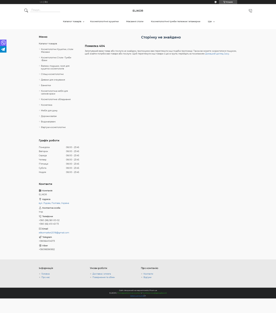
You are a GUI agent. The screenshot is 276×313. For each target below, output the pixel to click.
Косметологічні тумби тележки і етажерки (175, 21)
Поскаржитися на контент (129, 293)
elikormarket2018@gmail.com (54, 232)
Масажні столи (134, 21)
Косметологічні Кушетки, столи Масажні (57, 50)
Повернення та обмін (103, 277)
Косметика (46, 105)
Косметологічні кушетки (104, 21)
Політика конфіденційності (154, 293)
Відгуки (147, 277)
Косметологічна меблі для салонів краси (54, 92)
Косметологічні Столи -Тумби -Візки (56, 59)
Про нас (45, 277)
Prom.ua (153, 290)
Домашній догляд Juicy (217, 53)
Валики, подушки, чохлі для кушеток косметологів (55, 67)
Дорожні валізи (49, 116)
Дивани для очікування (53, 79)
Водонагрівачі (48, 121)
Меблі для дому (49, 110)
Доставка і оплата (101, 274)
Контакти (148, 274)
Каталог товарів (72, 21)
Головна (45, 274)
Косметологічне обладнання (56, 99)
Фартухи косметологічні (53, 127)
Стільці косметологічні (52, 74)
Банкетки (46, 85)
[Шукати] (26, 11)
